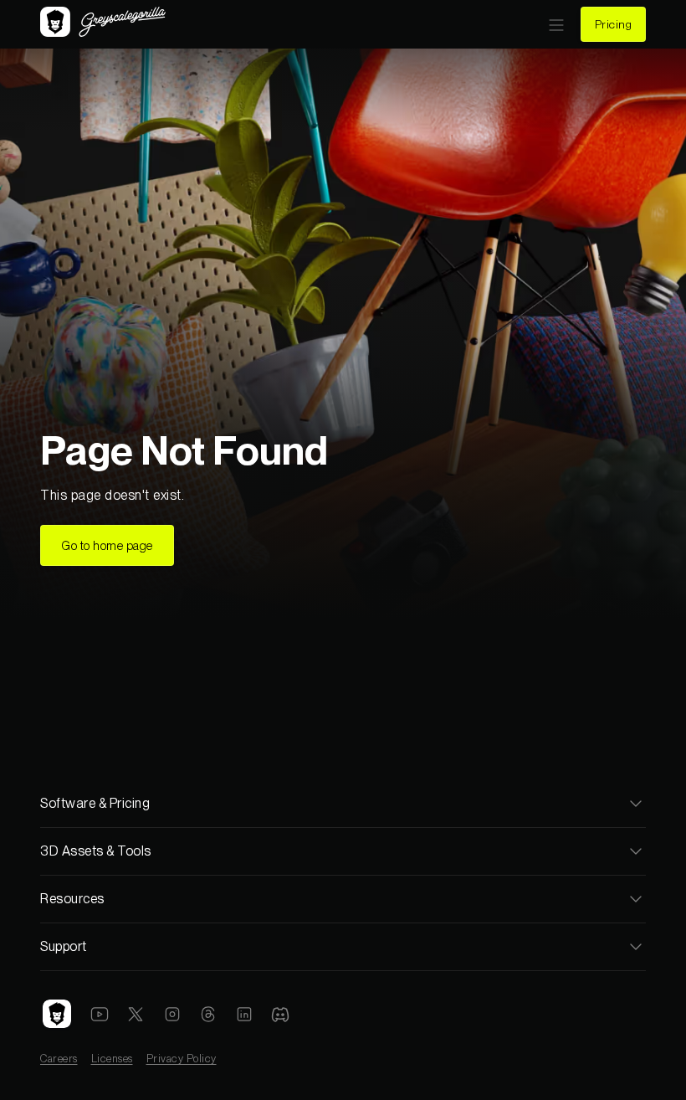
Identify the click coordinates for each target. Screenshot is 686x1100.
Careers (59, 1058)
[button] (556, 24)
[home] (103, 24)
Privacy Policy (181, 1058)
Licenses (112, 1058)
